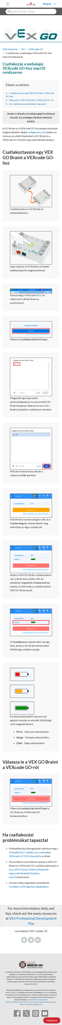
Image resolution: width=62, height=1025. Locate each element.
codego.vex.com (36, 132)
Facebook (24, 940)
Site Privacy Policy (12, 1002)
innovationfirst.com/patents (38, 1000)
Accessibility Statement (33, 1004)
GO (23, 49)
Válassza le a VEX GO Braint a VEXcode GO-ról (31, 100)
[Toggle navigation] (7, 3)
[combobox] (31, 11)
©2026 (14, 992)
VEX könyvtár (10, 49)
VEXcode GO (36, 49)
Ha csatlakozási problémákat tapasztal (27, 104)
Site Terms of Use (25, 1002)
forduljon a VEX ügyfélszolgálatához (28, 886)
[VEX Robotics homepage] (27, 3)
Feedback (51, 1020)
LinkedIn (38, 940)
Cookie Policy (38, 1002)
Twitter (31, 940)
